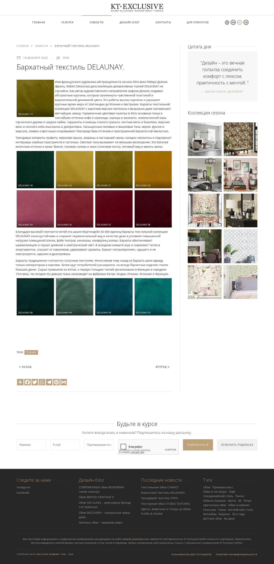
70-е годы (238, 514)
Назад (26, 367)
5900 (66, 57)
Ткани (31, 352)
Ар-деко (229, 518)
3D (240, 501)
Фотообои (210, 514)
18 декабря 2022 (35, 57)
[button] (35, 98)
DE (246, 22)
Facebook (23, 493)
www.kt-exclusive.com (136, 539)
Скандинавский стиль (218, 496)
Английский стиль (240, 510)
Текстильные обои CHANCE (160, 487)
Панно (239, 496)
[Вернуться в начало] (137, 7)
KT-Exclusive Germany (46, 554)
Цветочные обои (214, 505)
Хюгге (232, 501)
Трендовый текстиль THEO (159, 498)
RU (239, 22)
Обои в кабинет (239, 505)
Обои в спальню (214, 501)
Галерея (67, 22)
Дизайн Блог (130, 22)
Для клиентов (198, 22)
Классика (209, 510)
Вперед (162, 367)
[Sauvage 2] (240, 210)
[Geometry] (204, 139)
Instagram (23, 487)
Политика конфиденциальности (237, 554)
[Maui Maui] (240, 246)
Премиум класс (222, 487)
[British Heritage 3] (204, 174)
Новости (97, 22)
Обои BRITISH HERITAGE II (96, 497)
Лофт (232, 492)
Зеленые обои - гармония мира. (101, 522)
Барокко (224, 514)
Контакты (163, 22)
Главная (38, 22)
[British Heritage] (240, 281)
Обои (206, 487)
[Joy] (240, 174)
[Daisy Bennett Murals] (204, 210)
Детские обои (212, 518)
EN (233, 22)
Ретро (248, 501)
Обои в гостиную (215, 492)
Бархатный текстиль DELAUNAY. (163, 493)
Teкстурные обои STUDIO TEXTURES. (166, 504)
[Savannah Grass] (240, 139)
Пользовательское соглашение (192, 554)
